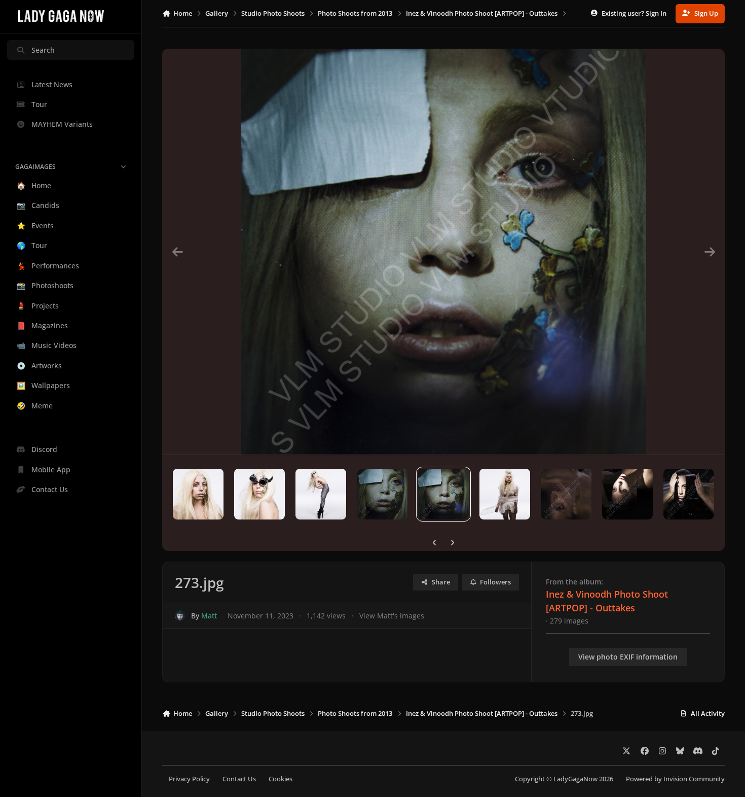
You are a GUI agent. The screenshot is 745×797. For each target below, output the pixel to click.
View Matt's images (391, 615)
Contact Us (239, 779)
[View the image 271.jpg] (320, 494)
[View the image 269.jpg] (198, 494)
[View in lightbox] (443, 252)
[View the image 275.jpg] (566, 494)
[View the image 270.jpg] (259, 494)
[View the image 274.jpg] (504, 494)
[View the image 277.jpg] (688, 494)
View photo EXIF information (628, 657)
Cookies (280, 779)
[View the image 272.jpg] (382, 494)
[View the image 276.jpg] (627, 494)
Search (43, 50)
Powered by (675, 779)
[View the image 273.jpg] (443, 494)
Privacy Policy (189, 779)
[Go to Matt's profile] (180, 615)
